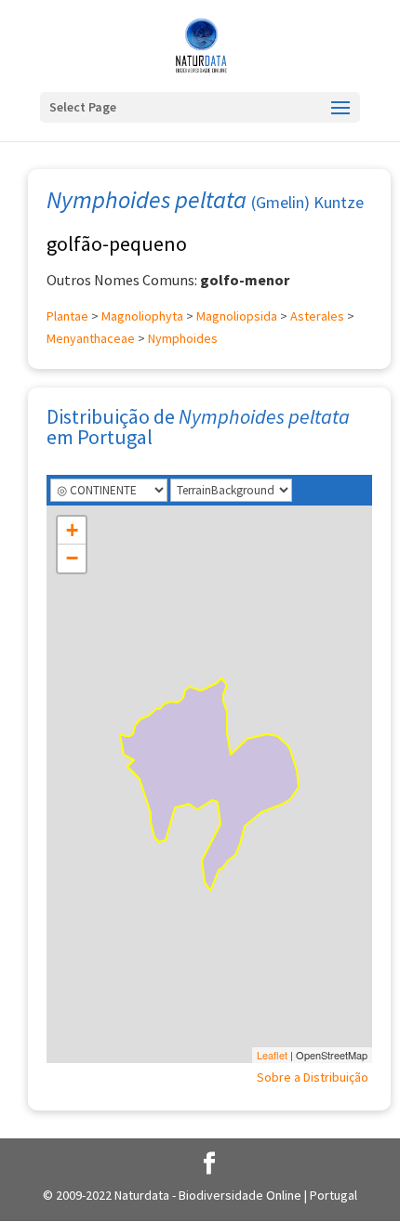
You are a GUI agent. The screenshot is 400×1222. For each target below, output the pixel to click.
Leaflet (272, 1054)
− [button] (72, 558)
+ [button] (72, 530)
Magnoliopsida (236, 316)
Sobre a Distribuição (312, 1077)
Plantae (67, 316)
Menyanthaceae (91, 338)
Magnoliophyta (142, 316)
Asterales (317, 316)
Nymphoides (183, 338)
